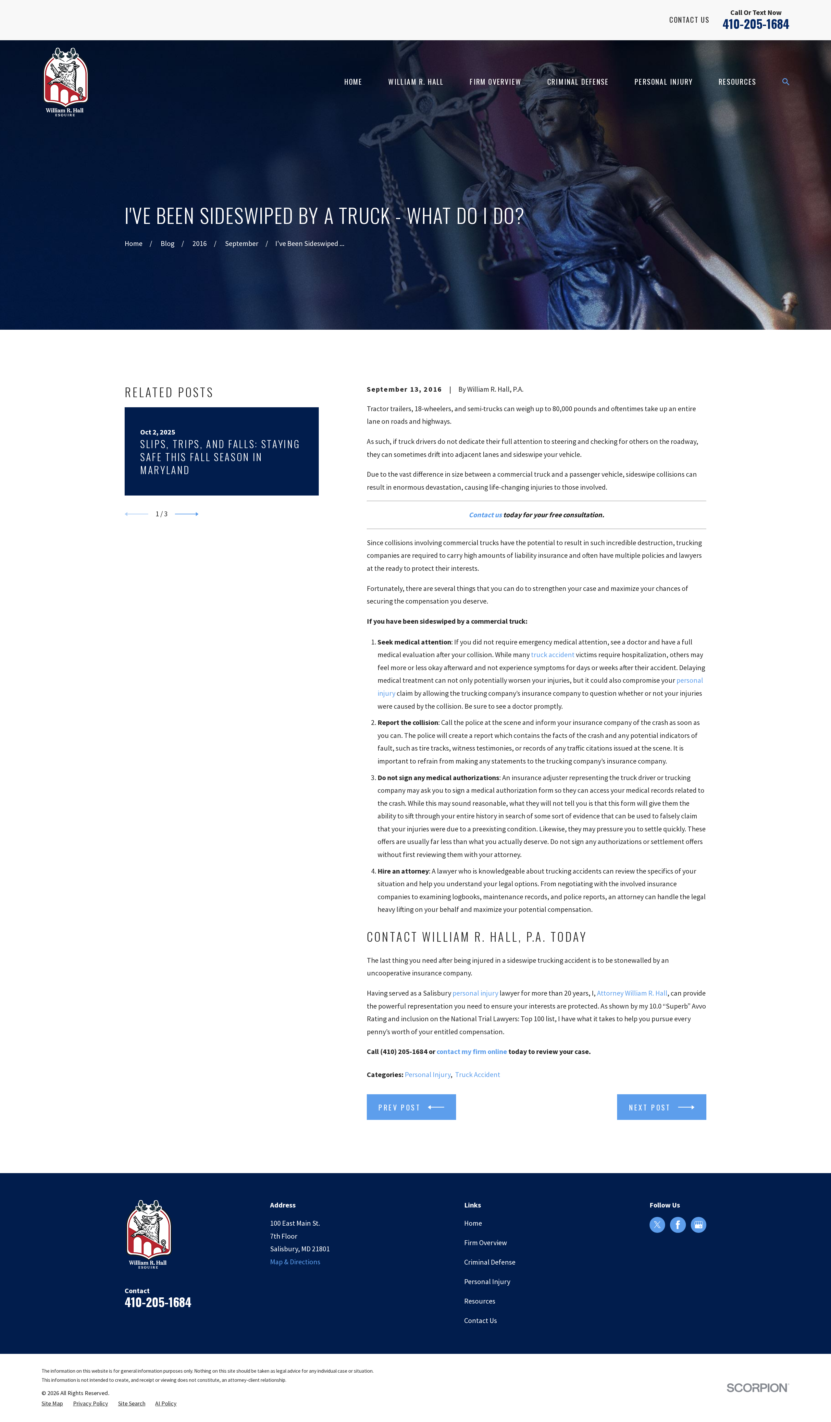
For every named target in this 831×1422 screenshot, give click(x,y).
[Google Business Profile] (698, 1224)
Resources (479, 1301)
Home (473, 1223)
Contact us (485, 514)
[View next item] (187, 514)
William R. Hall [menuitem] (416, 81)
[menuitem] (52, 1403)
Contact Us (689, 19)
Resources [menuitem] (737, 81)
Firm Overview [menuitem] (495, 81)
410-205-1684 (756, 23)
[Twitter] (657, 1224)
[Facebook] (678, 1224)
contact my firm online (472, 1051)
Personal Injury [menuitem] (664, 81)
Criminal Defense (489, 1262)
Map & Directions (295, 1261)
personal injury (475, 993)
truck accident (553, 654)
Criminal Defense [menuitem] (578, 81)
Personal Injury (428, 1074)
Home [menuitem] (353, 81)
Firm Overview (485, 1242)
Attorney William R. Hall (632, 993)
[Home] (66, 81)
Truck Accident (477, 1074)
